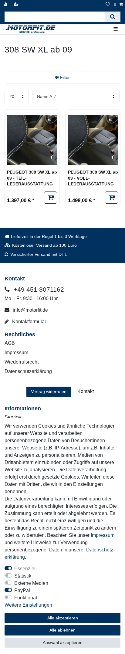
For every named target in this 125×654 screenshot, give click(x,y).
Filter (64, 77)
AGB (10, 343)
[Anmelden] (6, 4)
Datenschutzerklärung (28, 371)
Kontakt (85, 391)
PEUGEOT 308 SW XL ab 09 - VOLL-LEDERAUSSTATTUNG (93, 178)
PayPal (22, 590)
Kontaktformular (28, 321)
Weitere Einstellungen (28, 605)
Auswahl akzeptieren (63, 642)
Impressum (16, 352)
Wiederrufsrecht (22, 361)
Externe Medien (31, 583)
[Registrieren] (17, 4)
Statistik (22, 575)
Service (13, 417)
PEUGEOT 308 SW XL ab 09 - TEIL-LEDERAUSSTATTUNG (32, 178)
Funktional (25, 597)
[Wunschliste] (107, 4)
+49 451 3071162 (38, 289)
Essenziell (25, 568)
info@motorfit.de (30, 310)
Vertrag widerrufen (48, 391)
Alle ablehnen (62, 630)
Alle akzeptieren (62, 617)
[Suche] (112, 17)
